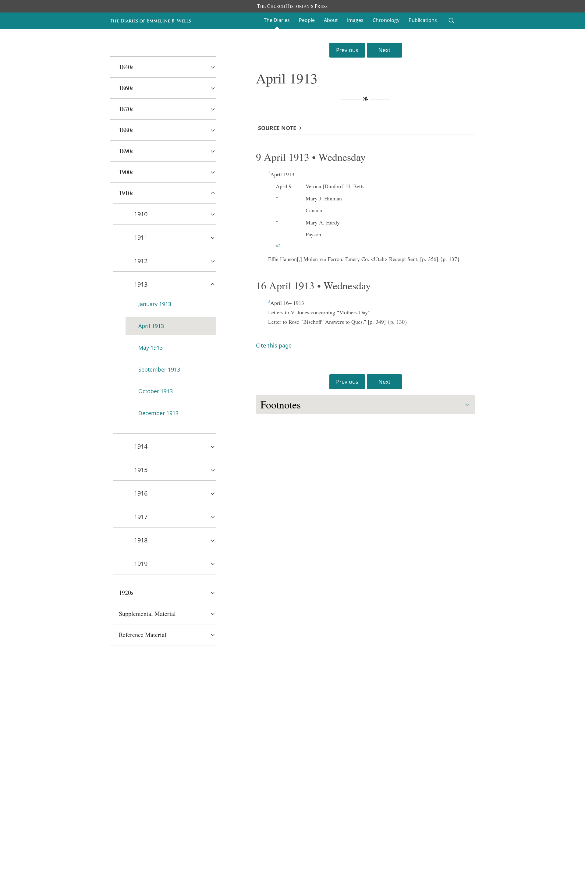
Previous (347, 50)
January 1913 (154, 304)
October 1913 (155, 391)
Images (355, 20)
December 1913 (158, 413)
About (331, 20)
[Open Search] (451, 21)
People (307, 20)
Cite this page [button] (274, 345)
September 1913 (159, 369)
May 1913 (150, 347)
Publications (423, 20)
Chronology (386, 20)
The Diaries (277, 20)
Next (384, 50)
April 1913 (151, 326)
